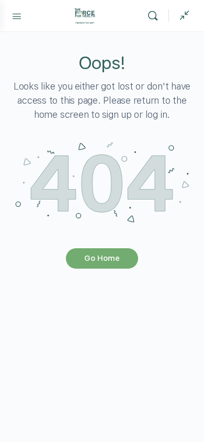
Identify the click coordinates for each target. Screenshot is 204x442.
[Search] (155, 15)
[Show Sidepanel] (182, 15)
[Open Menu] (16, 15)
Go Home (102, 258)
